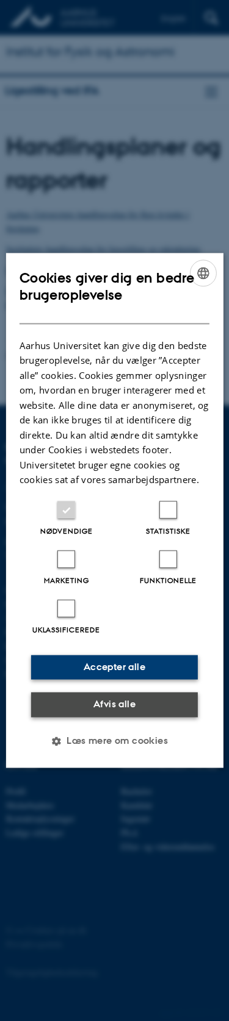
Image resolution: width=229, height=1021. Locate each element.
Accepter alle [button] (114, 667)
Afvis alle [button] (114, 704)
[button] (114, 741)
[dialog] (114, 510)
